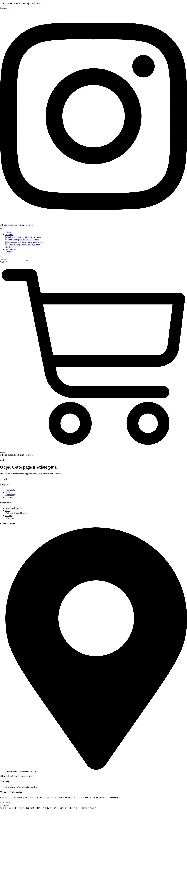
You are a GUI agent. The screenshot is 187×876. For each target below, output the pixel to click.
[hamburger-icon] (1, 228)
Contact (8, 252)
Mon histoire (10, 249)
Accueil (8, 232)
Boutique (9, 234)
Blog (7, 247)
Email (3, 802)
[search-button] (27, 260)
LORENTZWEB (88, 808)
